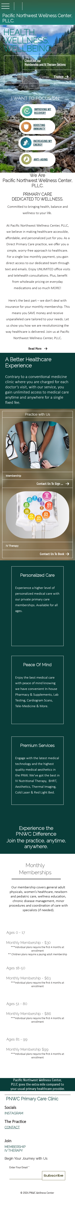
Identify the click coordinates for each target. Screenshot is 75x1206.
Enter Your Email (19, 1167)
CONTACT (12, 1127)
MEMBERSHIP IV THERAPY (15, 1148)
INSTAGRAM (14, 1113)
